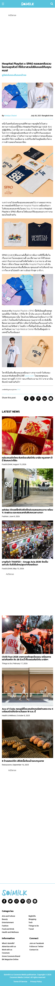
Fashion (5, 926)
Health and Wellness (10, 932)
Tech (30, 922)
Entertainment (8, 922)
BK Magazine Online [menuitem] (10, 959)
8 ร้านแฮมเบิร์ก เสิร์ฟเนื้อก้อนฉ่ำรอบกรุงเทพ (23, 761)
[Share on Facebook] (26, 398)
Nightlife (32, 916)
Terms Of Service (20, 982)
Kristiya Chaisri (10, 116)
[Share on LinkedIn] (44, 398)
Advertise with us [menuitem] (9, 946)
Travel (31, 929)
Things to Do (34, 926)
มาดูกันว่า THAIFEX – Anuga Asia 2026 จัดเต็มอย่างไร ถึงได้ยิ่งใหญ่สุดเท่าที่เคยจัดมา (25, 563)
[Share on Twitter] (32, 398)
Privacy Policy (36, 982)
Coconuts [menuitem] (6, 953)
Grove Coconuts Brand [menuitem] (11, 956)
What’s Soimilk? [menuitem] (8, 943)
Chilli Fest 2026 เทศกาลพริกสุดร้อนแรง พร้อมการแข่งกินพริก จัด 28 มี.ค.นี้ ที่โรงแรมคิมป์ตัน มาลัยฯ (26, 658)
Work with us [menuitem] (7, 950)
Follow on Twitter (36, 946)
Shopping (32, 919)
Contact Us (33, 950)
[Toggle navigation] (3, 4)
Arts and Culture (8, 916)
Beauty (5, 919)
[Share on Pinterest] (38, 398)
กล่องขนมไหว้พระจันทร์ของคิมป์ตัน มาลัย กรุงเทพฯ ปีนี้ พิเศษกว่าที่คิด (27, 459)
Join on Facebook (36, 943)
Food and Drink (8, 929)
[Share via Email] (50, 398)
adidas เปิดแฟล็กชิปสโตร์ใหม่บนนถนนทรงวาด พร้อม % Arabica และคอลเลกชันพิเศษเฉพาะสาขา (27, 511)
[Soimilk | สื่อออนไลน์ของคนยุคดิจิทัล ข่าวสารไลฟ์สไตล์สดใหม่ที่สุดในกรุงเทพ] (27, 4)
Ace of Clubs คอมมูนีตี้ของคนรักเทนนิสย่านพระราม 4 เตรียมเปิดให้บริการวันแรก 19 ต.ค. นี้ (27, 710)
